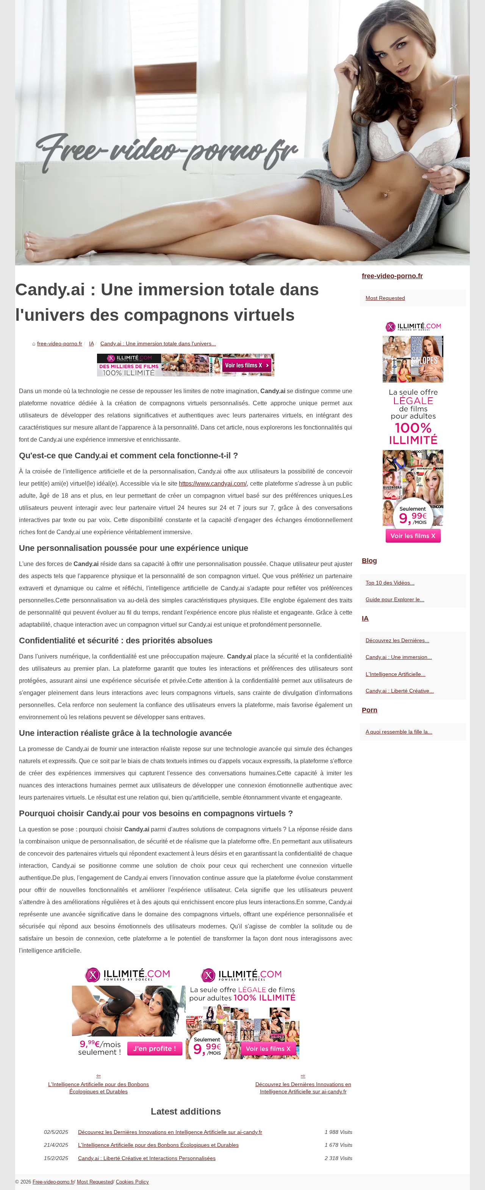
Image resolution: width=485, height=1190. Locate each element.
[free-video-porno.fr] (242, 132)
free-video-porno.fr (59, 343)
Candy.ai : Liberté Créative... (400, 691)
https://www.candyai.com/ (213, 483)
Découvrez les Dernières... (397, 640)
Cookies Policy (132, 1182)
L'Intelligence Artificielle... (396, 674)
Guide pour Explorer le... (395, 599)
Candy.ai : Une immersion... (399, 657)
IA (91, 343)
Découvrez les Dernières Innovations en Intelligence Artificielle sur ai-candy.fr (303, 1087)
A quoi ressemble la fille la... (399, 732)
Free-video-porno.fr (53, 1182)
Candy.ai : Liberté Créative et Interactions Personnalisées (147, 1158)
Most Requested (385, 298)
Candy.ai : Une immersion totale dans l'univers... (158, 343)
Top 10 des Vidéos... (390, 583)
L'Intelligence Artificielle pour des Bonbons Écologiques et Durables (98, 1087)
